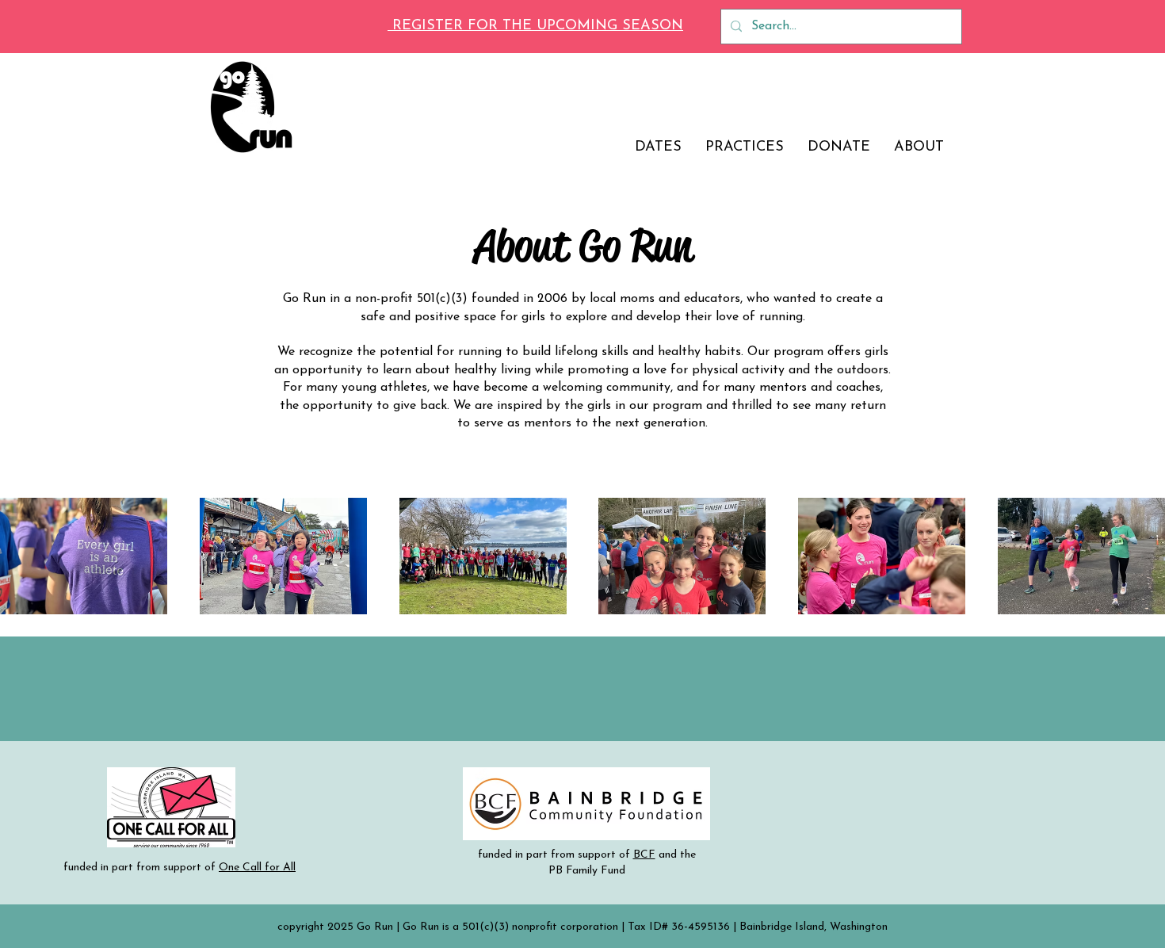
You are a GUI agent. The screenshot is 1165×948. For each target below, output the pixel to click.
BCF (644, 855)
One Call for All (257, 867)
